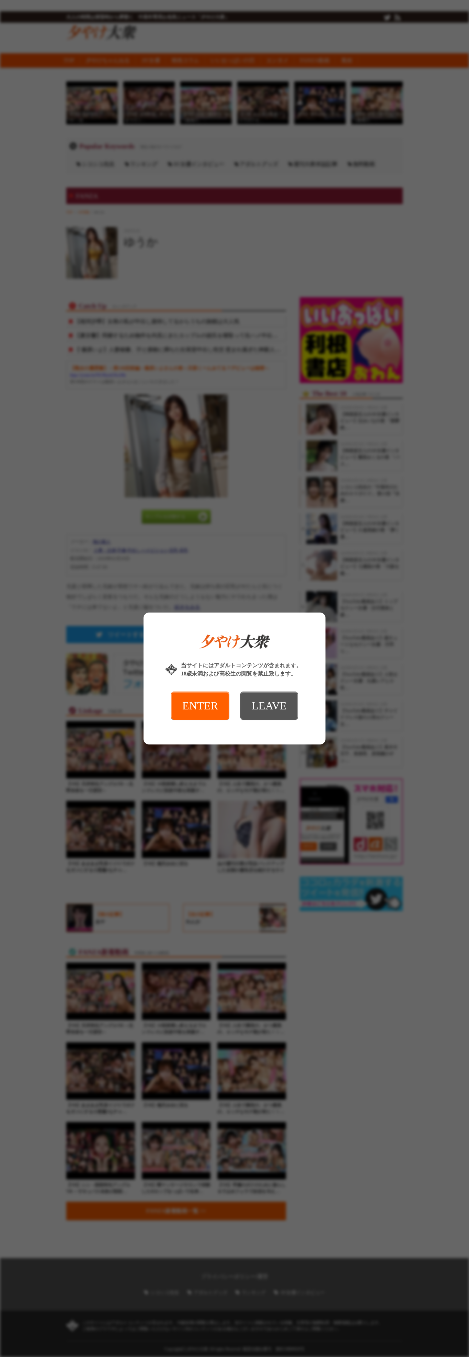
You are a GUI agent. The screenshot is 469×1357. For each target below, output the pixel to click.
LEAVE (269, 705)
